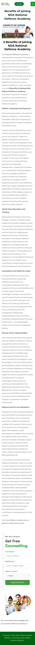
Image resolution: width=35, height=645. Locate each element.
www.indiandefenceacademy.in (14, 624)
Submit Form (17, 582)
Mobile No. (9, 561)
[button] (19, 4)
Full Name (9, 552)
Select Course (11, 571)
